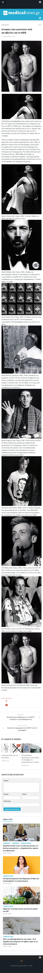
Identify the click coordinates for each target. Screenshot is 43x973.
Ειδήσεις (5, 25)
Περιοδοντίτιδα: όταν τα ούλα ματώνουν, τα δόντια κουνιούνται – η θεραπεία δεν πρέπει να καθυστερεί (20, 848)
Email (24, 794)
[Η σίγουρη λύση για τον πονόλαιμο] (11, 748)
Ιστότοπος (7, 801)
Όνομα (6, 794)
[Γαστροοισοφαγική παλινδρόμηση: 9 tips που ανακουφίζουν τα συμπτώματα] (21, 865)
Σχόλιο (6, 780)
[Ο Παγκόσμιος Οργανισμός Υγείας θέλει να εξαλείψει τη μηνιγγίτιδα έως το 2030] (31, 748)
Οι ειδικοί (15, 843)
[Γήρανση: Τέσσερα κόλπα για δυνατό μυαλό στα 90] (21, 895)
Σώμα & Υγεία (26, 843)
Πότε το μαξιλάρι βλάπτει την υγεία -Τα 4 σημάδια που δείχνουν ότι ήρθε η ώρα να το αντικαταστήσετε (20, 941)
